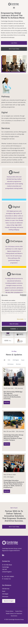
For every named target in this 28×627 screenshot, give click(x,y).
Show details (20, 319)
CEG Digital (16, 360)
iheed (22, 360)
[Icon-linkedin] (3, 555)
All (4, 360)
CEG (9, 360)
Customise (13, 328)
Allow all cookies (14, 323)
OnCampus (10, 364)
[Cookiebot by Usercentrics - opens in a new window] (20, 295)
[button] (14, 8)
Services (18, 364)
